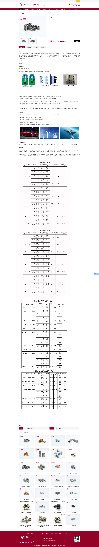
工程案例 (57, 9)
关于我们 (69, 9)
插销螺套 (44, 9)
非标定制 (36, 47)
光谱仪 (42, 47)
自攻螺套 (32, 9)
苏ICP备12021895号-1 (62, 545)
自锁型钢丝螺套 (60, 428)
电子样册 (50, 9)
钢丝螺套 (26, 9)
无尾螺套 (38, 9)
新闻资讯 (63, 9)
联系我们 (75, 9)
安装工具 (29, 47)
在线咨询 (77, 41)
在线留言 (73, 0)
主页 (20, 13)
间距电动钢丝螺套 (30, 428)
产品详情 (22, 47)
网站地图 (78, 0)
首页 (21, 9)
